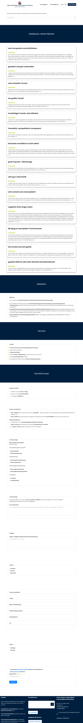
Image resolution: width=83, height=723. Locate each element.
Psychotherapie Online (16, 453)
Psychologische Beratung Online (18, 471)
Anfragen (12, 648)
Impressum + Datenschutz (63, 718)
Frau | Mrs (12, 568)
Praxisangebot (32, 713)
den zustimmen (17, 671)
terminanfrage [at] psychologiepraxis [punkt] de (68, 713)
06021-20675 (61, 708)
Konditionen (16, 671)
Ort (10, 623)
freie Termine (72, 4)
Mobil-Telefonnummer (15, 604)
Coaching (12, 478)
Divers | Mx (13, 573)
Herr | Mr (12, 570)
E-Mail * (11, 598)
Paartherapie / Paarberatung (18, 460)
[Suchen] (65, 4)
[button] (63, 4)
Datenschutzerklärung (23, 669)
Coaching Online (14, 480)
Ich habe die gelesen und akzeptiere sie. (26, 669)
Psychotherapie (14, 451)
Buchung (12, 650)
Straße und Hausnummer (16, 611)
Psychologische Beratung (17, 469)
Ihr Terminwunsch (14, 505)
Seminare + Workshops (35, 721)
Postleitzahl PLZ (13, 617)
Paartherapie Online (15, 462)
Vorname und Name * (14, 592)
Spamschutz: (12, 674)
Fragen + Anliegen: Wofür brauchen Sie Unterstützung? (23, 536)
